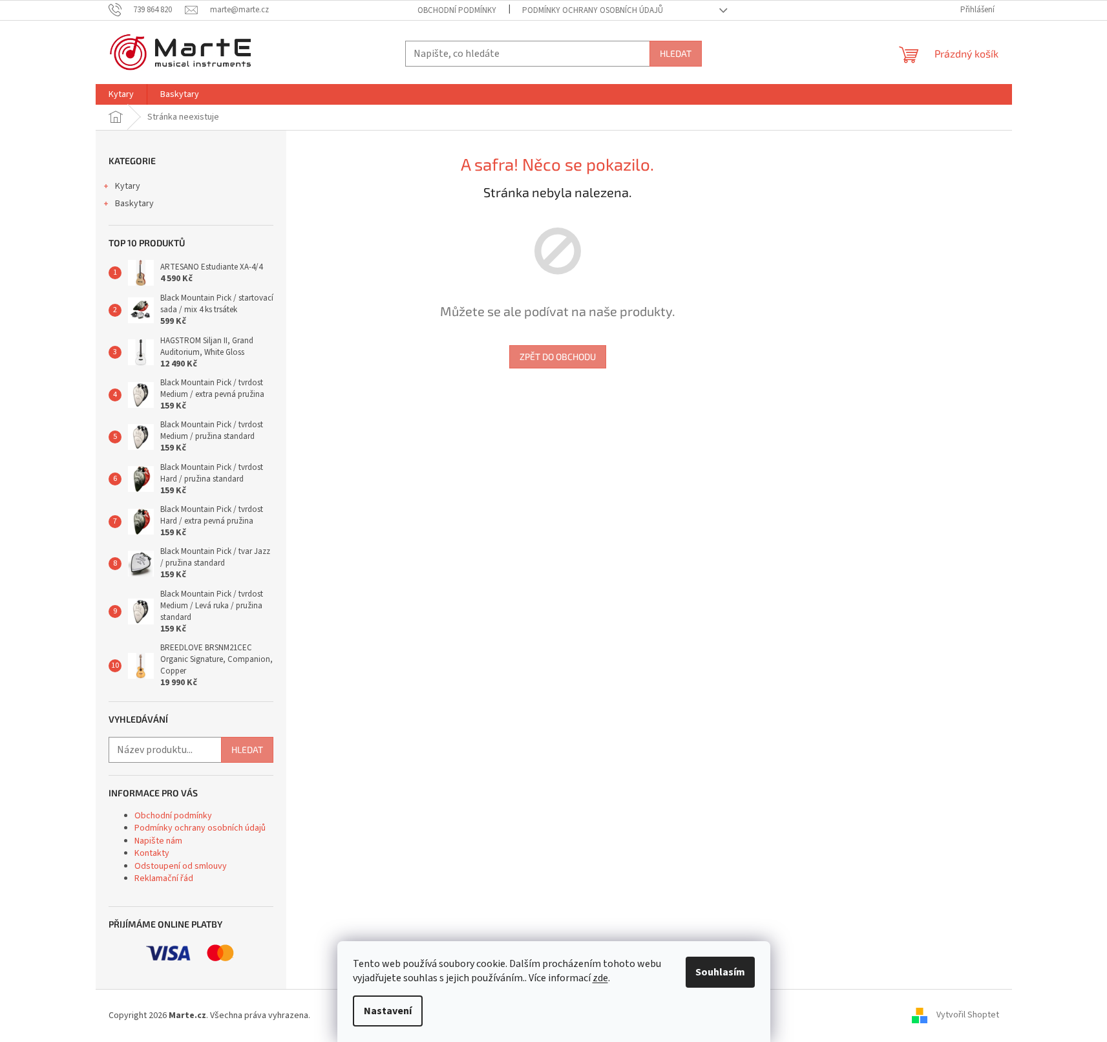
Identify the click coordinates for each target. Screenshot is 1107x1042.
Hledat (675, 53)
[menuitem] (121, 94)
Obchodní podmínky (456, 10)
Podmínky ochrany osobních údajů (592, 10)
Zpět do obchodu (558, 356)
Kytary (127, 186)
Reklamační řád (163, 878)
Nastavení (388, 1011)
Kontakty (151, 853)
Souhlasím (720, 972)
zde (600, 978)
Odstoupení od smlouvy (180, 866)
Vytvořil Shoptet (967, 1015)
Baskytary (134, 203)
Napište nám (158, 841)
